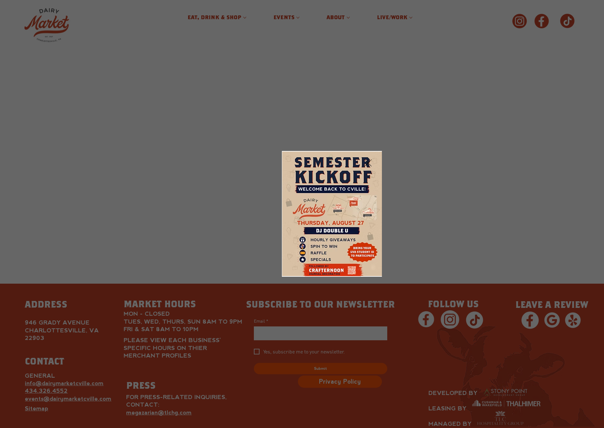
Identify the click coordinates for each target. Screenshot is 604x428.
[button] (368, 163)
